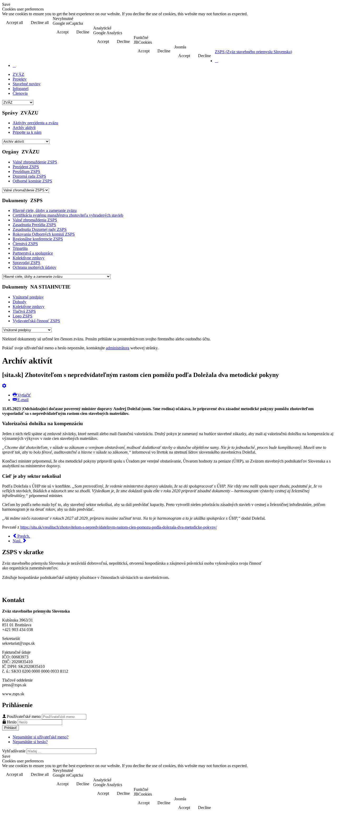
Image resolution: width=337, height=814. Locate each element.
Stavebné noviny (27, 84)
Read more (321, 23)
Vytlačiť (23, 395)
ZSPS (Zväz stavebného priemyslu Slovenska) (253, 51)
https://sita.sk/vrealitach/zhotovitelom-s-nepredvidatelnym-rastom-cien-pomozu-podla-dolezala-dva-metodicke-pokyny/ (118, 527)
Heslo (12, 722)
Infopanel (20, 88)
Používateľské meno (24, 716)
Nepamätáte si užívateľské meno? (40, 737)
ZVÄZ (18, 74)
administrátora (117, 348)
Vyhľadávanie (14, 751)
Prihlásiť (10, 728)
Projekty (20, 79)
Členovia (20, 93)
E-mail (22, 400)
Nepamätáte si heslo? (30, 741)
